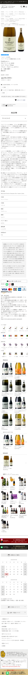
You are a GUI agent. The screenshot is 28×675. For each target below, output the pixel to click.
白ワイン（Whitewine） (20, 11)
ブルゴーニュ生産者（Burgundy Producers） (10, 20)
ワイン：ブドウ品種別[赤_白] (12, 23)
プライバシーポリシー (6, 638)
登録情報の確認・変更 (6, 630)
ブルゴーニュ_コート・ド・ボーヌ (8, 15)
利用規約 (22, 640)
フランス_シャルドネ (5, 26)
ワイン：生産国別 (9, 13)
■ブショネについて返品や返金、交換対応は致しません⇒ (13, 90)
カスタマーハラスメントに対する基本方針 (10, 640)
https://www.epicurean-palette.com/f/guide (11, 319)
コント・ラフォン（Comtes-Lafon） (8, 21)
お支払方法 (4, 621)
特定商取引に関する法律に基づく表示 (9, 636)
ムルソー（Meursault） (6, 16)
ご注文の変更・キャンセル (19, 621)
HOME (2, 11)
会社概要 (3, 645)
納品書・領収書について (16, 623)
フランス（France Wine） (20, 13)
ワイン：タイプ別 (9, 11)
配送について (10, 621)
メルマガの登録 (15, 630)
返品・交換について (6, 623)
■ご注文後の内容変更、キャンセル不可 (9, 84)
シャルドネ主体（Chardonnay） (18, 24)
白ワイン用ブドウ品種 (5, 24)
